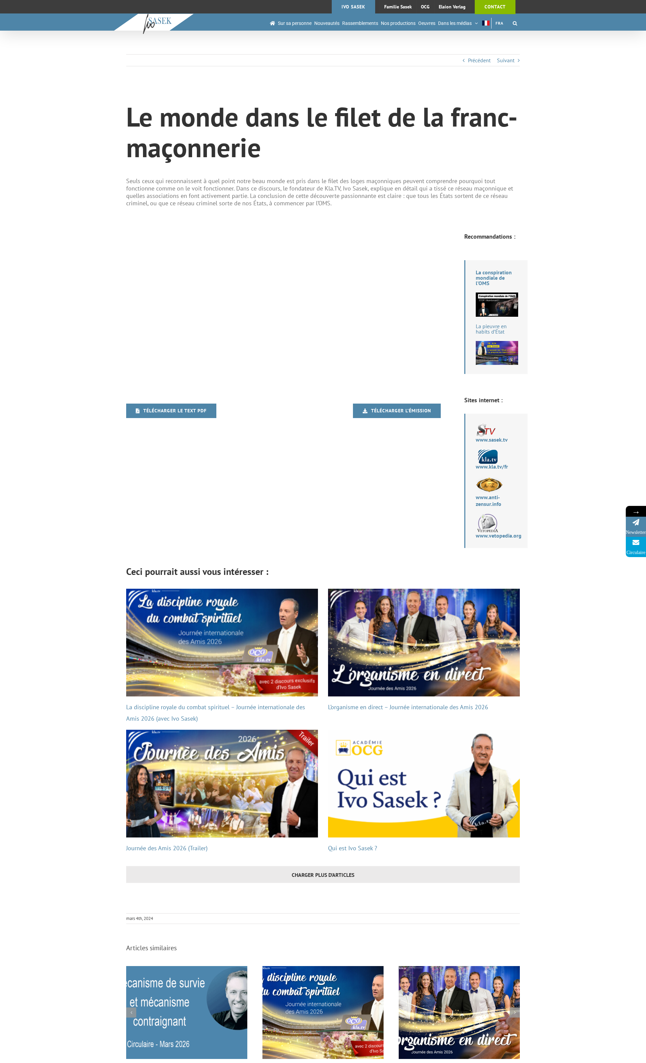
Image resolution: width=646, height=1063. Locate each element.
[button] (515, 23)
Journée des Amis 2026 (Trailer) (167, 848)
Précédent (479, 60)
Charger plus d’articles (323, 874)
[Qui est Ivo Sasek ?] (424, 784)
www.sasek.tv (492, 439)
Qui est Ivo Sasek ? (352, 848)
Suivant (505, 60)
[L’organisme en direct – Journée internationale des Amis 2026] (424, 643)
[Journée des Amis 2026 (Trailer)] (222, 784)
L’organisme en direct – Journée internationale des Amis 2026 (408, 707)
